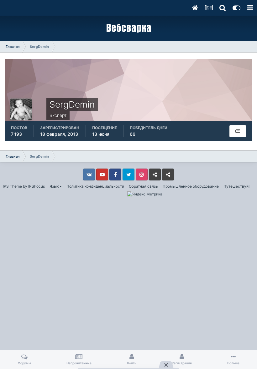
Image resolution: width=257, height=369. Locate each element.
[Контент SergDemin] (237, 131)
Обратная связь (143, 186)
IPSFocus (36, 186)
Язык (55, 186)
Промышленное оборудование (191, 186)
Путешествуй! (236, 186)
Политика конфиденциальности (95, 186)
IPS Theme (12, 186)
